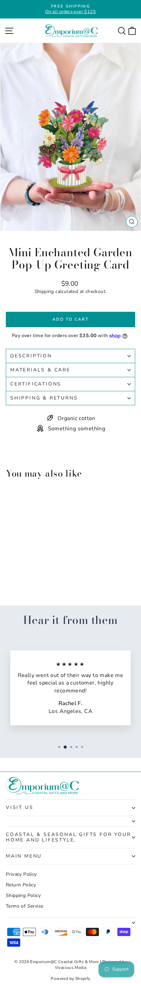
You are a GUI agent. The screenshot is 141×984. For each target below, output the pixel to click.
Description (31, 356)
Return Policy (21, 885)
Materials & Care (40, 370)
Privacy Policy (21, 874)
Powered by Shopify (70, 978)
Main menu (24, 856)
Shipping (44, 291)
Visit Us (19, 807)
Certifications (35, 384)
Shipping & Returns (44, 398)
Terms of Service (24, 906)
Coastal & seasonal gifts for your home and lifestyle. (68, 837)
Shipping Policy (23, 895)
